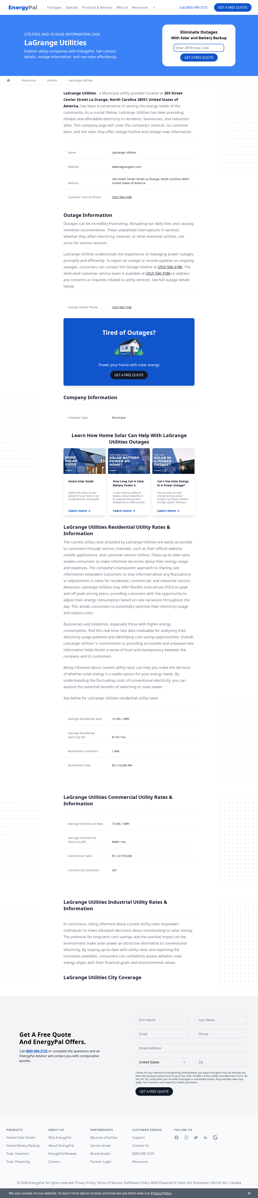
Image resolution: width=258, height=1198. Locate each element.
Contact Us (140, 1145)
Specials (72, 7)
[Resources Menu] (154, 7)
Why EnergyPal (59, 1137)
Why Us (122, 7)
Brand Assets (100, 1153)
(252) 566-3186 (122, 197)
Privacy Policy (85, 1183)
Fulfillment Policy (136, 1183)
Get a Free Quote (232, 7)
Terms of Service (109, 1183)
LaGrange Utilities (81, 80)
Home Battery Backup (23, 1145)
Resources (140, 7)
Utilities (52, 80)
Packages (54, 7)
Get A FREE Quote (129, 375)
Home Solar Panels (20, 1137)
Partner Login (100, 1161)
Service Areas (100, 1145)
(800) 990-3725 (37, 1051)
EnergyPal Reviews (62, 1153)
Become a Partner (104, 1137)
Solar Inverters (17, 1153)
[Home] (8, 80)
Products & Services (97, 7)
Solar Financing (18, 1161)
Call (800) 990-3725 (193, 7)
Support (138, 1137)
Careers (54, 1161)
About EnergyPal (61, 1145)
